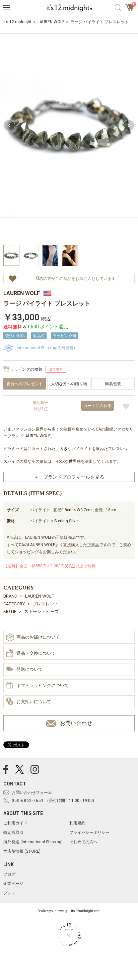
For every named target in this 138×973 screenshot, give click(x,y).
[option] (69, 138)
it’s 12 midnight (17, 21)
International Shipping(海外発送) (46, 348)
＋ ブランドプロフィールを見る (69, 477)
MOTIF (9, 611)
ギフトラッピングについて (42, 685)
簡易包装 (113, 383)
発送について (29, 669)
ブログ (9, 874)
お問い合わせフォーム (32, 792)
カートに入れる (97, 405)
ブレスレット (45, 603)
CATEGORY (14, 603)
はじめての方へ (83, 842)
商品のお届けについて (38, 637)
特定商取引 (13, 832)
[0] (130, 9)
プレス (9, 893)
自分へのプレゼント (25, 383)
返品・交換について (36, 653)
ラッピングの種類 (26, 369)
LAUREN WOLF (51, 21)
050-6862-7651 (28, 800)
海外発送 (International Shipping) (33, 842)
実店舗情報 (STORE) (22, 851)
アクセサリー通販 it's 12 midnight (69, 7)
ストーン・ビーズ (41, 611)
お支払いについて (33, 701)
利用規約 (77, 823)
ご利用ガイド (15, 823)
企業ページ (13, 883)
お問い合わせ (76, 723)
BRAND (10, 596)
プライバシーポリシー (89, 832)
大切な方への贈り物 (69, 383)
